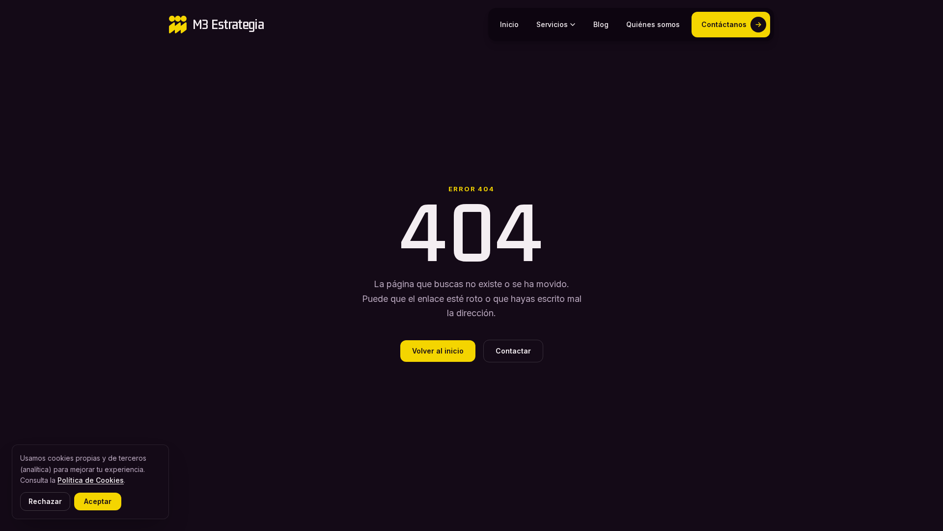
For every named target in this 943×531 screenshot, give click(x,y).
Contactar (513, 351)
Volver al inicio (438, 351)
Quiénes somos (653, 24)
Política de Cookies (90, 480)
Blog (601, 24)
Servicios (552, 24)
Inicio (509, 24)
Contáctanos (724, 24)
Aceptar (97, 501)
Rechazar (45, 501)
